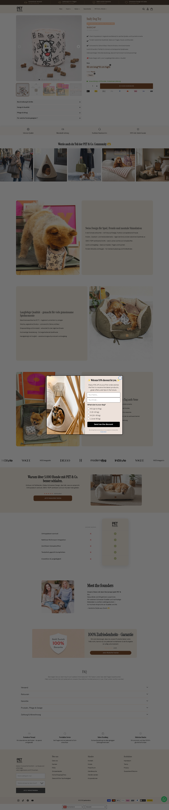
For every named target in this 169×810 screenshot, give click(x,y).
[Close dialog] (120, 378)
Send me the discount (103, 424)
